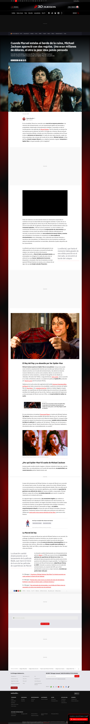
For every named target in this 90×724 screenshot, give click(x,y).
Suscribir (77, 676)
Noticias (28, 590)
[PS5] (52, 13)
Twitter (21, 60)
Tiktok (68, 687)
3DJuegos (45, 6)
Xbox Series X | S (26, 676)
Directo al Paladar (44, 699)
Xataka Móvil (13, 700)
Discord (66, 687)
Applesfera (13, 702)
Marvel (38, 590)
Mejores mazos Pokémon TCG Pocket (47, 668)
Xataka (12, 699)
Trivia (25, 13)
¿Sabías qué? (51, 590)
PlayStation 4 (37, 678)
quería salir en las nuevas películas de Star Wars (42, 512)
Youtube (59, 687)
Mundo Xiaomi (13, 706)
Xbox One (25, 678)
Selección (30, 13)
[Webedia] (14, 693)
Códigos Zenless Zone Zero (34, 668)
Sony (24, 683)
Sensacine (33, 699)
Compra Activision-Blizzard (38, 684)
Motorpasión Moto (54, 700)
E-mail (25, 60)
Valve (65, 33)
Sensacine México (34, 713)
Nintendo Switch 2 (59, 33)
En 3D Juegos (44, 402)
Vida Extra (23, 700)
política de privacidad (61, 678)
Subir (76, 693)
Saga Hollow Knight (14, 681)
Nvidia (49, 33)
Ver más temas (14, 687)
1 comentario (15, 60)
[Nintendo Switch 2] (58, 13)
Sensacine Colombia (34, 715)
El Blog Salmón (74, 699)
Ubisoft (44, 33)
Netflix (40, 33)
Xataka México (13, 713)
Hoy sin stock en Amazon (37, 523)
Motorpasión (53, 699)
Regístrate (74, 6)
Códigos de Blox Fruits (70, 668)
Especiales (59, 590)
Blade (40, 555)
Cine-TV (43, 13)
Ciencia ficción (26, 33)
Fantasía (31, 33)
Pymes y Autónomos (74, 700)
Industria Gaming (14, 678)
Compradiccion (64, 702)
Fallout (53, 33)
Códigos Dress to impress (60, 668)
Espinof (32, 700)
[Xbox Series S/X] (55, 13)
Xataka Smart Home (14, 704)
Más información (46, 722)
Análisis (13, 13)
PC (35, 676)
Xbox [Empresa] (38, 681)
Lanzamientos (37, 13)
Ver (45, 623)
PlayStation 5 (13, 676)
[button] (30, 118)
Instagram (61, 687)
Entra (70, 6)
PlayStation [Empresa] (15, 683)
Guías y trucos (20, 13)
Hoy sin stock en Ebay (47, 523)
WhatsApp (51, 687)
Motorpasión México (54, 713)
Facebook (19, 60)
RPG (21, 33)
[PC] (49, 13)
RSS (64, 687)
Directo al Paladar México (44, 714)
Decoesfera (63, 700)
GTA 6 (36, 33)
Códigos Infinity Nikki (23, 668)
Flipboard (23, 60)
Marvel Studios (44, 590)
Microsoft (25, 681)
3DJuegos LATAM (24, 713)
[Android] (61, 13)
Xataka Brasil (13, 715)
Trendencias (63, 699)
